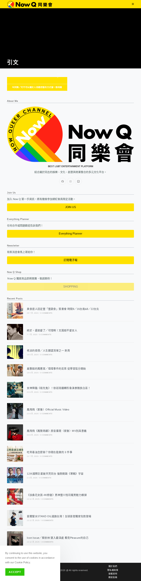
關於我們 (113, 566)
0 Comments (46, 313)
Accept (15, 572)
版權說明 (113, 574)
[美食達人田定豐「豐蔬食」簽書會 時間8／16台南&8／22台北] (15, 311)
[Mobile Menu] (133, 4)
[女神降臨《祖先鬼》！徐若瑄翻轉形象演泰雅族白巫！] (15, 390)
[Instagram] (70, 181)
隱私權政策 (112, 570)
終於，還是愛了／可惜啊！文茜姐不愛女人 (52, 330)
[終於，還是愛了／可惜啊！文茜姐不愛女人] (15, 332)
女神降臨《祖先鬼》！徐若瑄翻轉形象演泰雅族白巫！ (58, 388)
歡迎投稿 (113, 577)
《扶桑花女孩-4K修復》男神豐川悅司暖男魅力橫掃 (57, 494)
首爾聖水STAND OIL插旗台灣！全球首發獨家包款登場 (59, 516)
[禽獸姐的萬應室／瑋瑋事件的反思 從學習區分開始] (15, 370)
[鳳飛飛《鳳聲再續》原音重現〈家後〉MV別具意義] (15, 432)
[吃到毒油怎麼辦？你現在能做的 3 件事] (15, 454)
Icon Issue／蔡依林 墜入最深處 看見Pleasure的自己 (57, 537)
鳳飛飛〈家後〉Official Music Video (48, 409)
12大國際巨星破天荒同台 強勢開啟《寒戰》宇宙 (55, 473)
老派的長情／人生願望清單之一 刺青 (48, 350)
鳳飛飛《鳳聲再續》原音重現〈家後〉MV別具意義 (56, 430)
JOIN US (70, 207)
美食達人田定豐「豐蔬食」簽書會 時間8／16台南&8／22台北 (63, 308)
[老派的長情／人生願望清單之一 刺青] (15, 352)
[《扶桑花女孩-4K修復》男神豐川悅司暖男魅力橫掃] (15, 496)
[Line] (78, 181)
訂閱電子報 (70, 260)
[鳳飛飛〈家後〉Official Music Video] (15, 411)
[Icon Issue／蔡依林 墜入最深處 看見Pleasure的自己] (15, 539)
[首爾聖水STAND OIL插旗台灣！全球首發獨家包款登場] (15, 518)
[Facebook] (62, 181)
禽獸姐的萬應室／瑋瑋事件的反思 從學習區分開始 (56, 368)
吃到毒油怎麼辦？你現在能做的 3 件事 (49, 452)
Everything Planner (70, 233)
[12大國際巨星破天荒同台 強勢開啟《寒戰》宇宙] (15, 475)
